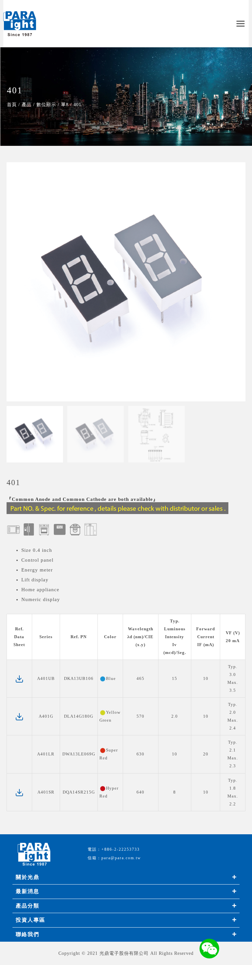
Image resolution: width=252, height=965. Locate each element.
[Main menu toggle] (241, 24)
